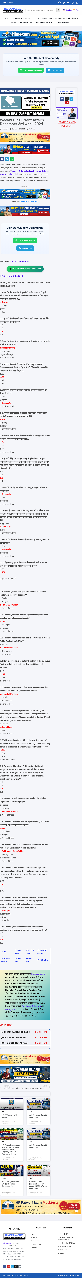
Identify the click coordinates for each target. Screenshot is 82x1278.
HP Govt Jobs (17, 18)
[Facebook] (59, 3)
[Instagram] (77, 3)
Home (6, 18)
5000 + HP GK (63, 1234)
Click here (41, 1032)
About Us (34, 1237)
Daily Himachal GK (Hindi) (67, 1243)
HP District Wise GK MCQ (45, 23)
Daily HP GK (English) (65, 1246)
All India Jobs (73, 18)
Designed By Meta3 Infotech (68, 1275)
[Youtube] (68, 3)
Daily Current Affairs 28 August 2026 (38, 1116)
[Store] (19, 1266)
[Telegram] (64, 3)
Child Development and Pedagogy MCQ (66, 1238)
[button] (2, 159)
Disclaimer (35, 1241)
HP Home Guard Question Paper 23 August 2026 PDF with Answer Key (38, 1185)
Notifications (60, 18)
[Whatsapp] (72, 3)
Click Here (41, 1042)
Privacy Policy (36, 1244)
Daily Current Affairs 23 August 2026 (38, 1146)
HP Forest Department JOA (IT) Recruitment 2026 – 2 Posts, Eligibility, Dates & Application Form (11, 1149)
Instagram (10, 1009)
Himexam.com (38, 974)
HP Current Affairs (64, 23)
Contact (34, 1248)
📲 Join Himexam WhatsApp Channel (25, 269)
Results (14, 23)
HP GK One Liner (26, 23)
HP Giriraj (61, 1253)
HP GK (27, 18)
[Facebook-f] (4, 1266)
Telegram (36, 1006)
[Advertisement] (67, 249)
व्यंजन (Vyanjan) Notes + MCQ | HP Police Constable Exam (11, 1184)
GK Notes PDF (63, 1250)
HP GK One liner (42, 960)
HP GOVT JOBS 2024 (20, 261)
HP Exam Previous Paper (43, 18)
